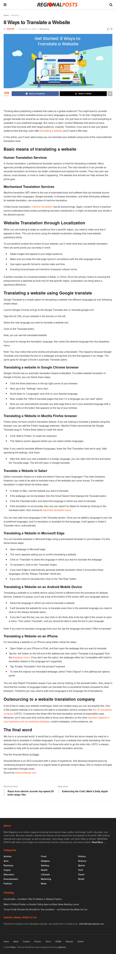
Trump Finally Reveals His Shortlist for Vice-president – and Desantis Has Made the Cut (45, 909)
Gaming (45, 865)
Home (6, 15)
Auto (6, 860)
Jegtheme (62, 947)
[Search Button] (110, 4)
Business (8, 865)
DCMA (58, 941)
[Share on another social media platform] (110, 93)
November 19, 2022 (27, 28)
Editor (10, 28)
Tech (80, 869)
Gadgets (45, 860)
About (15, 941)
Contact (26, 941)
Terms (48, 941)
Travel (81, 874)
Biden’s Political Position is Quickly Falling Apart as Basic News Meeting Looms (41, 904)
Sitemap (69, 941)
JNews (13, 947)
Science (82, 860)
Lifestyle (45, 874)
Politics (82, 856)
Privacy (37, 941)
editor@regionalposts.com (91, 923)
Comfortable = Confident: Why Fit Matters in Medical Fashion (33, 898)
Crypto (7, 869)
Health (44, 869)
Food (43, 856)
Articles (7, 856)
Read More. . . (99, 842)
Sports (81, 865)
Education (9, 874)
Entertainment (11, 878)
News (44, 883)
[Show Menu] (5, 4)
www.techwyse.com (25, 772)
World (81, 878)
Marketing (15, 15)
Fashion (8, 883)
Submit (80, 941)
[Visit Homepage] (58, 4)
